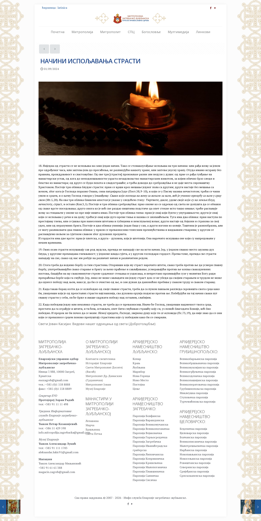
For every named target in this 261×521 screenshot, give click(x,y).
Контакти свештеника (100, 359)
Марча (90, 425)
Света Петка (94, 434)
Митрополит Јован (98, 384)
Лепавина (92, 421)
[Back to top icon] (244, 513)
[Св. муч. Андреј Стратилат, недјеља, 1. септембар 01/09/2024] (10, 507)
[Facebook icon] (210, 8)
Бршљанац (93, 429)
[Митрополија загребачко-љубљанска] (130, 18)
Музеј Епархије (95, 389)
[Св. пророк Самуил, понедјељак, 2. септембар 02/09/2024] (251, 507)
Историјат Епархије (99, 363)
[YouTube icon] (215, 8)
